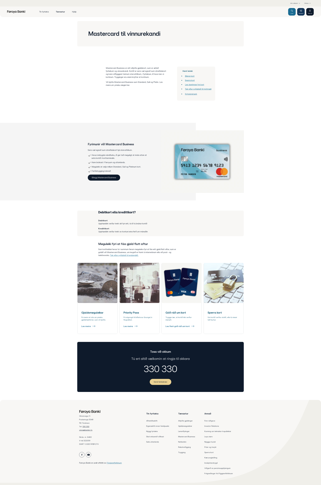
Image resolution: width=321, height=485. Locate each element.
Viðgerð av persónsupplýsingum (217, 468)
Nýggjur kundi (210, 442)
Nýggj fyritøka (152, 431)
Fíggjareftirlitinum (114, 463)
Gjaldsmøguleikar (185, 426)
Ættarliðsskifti (151, 421)
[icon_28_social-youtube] (88, 454)
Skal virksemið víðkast (155, 437)
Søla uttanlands (152, 442)
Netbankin (182, 442)
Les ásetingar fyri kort (194, 84)
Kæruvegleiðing (210, 458)
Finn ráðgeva (209, 421)
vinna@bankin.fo (85, 430)
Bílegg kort (189, 76)
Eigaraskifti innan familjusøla (157, 426)
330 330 (160, 369)
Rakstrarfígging (184, 447)
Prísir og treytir (210, 447)
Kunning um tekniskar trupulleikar (217, 431)
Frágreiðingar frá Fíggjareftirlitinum (218, 473)
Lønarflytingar (183, 431)
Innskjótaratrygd (211, 463)
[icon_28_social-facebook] (82, 454)
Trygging (181, 452)
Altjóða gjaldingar (185, 421)
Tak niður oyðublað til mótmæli (198, 89)
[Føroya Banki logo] (16, 12)
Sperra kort (190, 80)
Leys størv (208, 437)
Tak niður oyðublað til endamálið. (124, 255)
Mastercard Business (186, 437)
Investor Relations (211, 426)
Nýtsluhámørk (191, 94)
